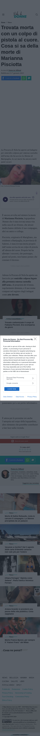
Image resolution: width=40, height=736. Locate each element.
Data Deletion (7, 397)
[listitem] (20, 378)
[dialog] (20, 368)
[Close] (36, 340)
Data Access (20, 397)
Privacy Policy (32, 397)
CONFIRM (12, 389)
